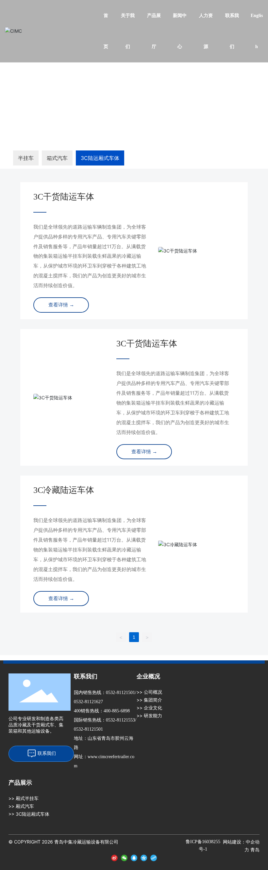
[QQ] (134, 857)
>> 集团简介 (149, 700)
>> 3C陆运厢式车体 (28, 814)
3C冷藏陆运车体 (63, 490)
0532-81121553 (120, 720)
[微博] (114, 857)
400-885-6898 (117, 710)
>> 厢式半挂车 (23, 798)
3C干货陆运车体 (63, 196)
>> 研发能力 (149, 715)
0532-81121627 (88, 701)
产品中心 (39, 86)
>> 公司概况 (149, 692)
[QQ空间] (144, 857)
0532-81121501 (120, 692)
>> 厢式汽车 (21, 806)
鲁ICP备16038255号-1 (203, 845)
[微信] (124, 857)
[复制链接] (153, 857)
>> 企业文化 (149, 707)
